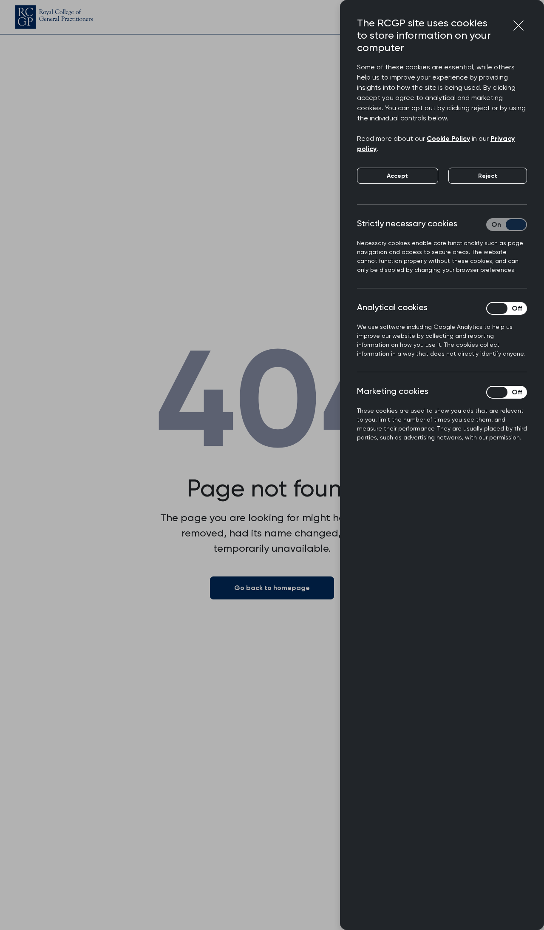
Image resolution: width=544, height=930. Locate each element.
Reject (487, 176)
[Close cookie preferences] (518, 25)
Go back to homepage (272, 588)
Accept (397, 176)
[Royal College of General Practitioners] (54, 17)
